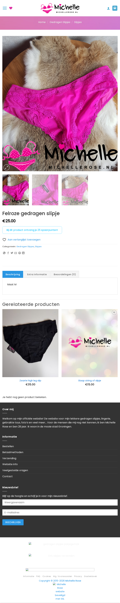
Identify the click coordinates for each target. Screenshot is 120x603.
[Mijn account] (108, 8)
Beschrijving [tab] (13, 274)
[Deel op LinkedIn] (23, 253)
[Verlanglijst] (10, 8)
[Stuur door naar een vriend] (15, 253)
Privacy (78, 576)
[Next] (111, 103)
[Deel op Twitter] (12, 253)
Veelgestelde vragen (15, 470)
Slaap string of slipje (89, 380)
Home (42, 22)
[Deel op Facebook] (8, 253)
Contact (7, 476)
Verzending (9, 458)
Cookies (46, 576)
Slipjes (78, 22)
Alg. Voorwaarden (62, 576)
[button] (4, 8)
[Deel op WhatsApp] (4, 253)
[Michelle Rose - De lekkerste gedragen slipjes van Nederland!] (60, 8)
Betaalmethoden (12, 452)
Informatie (28, 576)
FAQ (38, 576)
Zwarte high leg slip (30, 380)
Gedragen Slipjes (60, 22)
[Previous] (8, 103)
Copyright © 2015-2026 (60, 580)
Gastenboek (90, 576)
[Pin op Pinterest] (19, 253)
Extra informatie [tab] (37, 274)
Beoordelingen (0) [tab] (65, 274)
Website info (10, 464)
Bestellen (8, 446)
